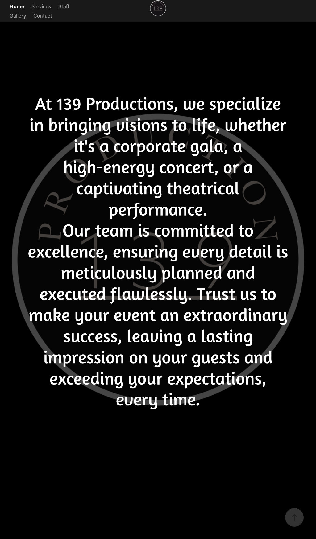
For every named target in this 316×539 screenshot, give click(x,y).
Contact (42, 15)
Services (41, 6)
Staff (63, 6)
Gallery (18, 15)
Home (17, 6)
